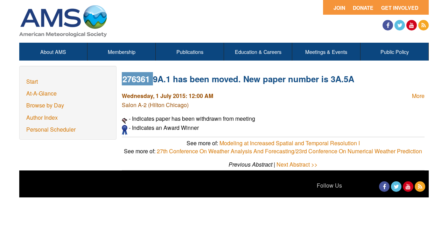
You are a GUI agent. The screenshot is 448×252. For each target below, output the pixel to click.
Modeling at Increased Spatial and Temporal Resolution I (289, 143)
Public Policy (394, 51)
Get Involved (399, 7)
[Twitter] (399, 25)
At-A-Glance (41, 93)
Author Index (42, 117)
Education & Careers (258, 51)
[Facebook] (388, 25)
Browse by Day (45, 105)
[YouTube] (411, 25)
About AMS (53, 51)
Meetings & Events (326, 51)
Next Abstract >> (296, 164)
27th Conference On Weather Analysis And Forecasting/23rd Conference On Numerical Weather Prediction (289, 151)
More (418, 96)
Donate (363, 7)
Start (32, 81)
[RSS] (423, 25)
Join (339, 7)
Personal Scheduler (51, 129)
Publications (189, 51)
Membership (121, 51)
